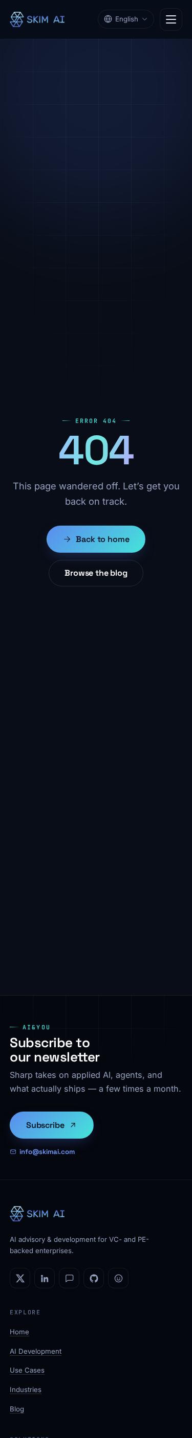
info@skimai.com (47, 1151)
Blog (17, 1409)
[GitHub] (93, 1278)
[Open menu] (171, 19)
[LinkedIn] (44, 1278)
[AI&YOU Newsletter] (69, 1278)
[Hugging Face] (118, 1278)
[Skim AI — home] (37, 19)
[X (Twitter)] (20, 1278)
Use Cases (27, 1370)
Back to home (102, 539)
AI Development (35, 1351)
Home (19, 1332)
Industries (25, 1389)
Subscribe (45, 1125)
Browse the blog (96, 573)
